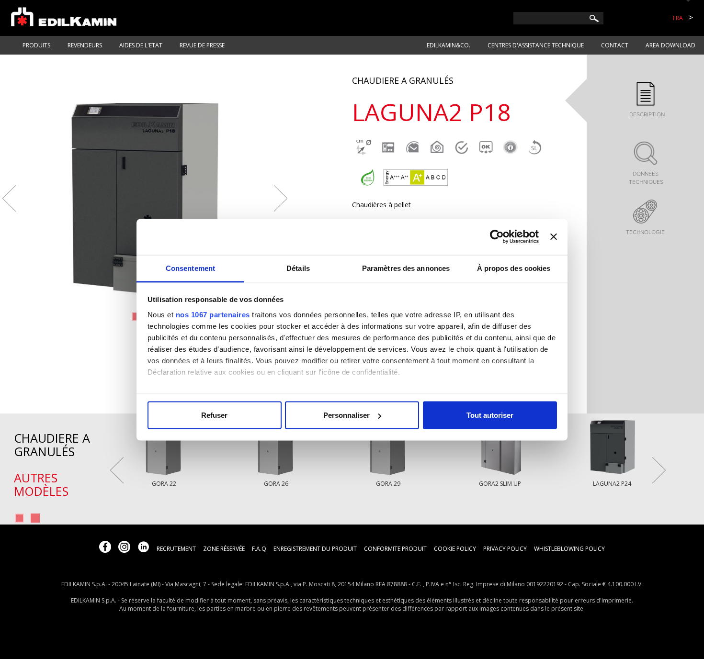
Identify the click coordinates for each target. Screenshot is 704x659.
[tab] (646, 100)
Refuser (214, 415)
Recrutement (176, 549)
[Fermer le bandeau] (553, 237)
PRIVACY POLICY (505, 549)
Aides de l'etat (140, 45)
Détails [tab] (298, 268)
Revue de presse (202, 45)
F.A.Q (259, 549)
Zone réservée (224, 549)
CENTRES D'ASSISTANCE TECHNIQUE (536, 45)
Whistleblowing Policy (569, 549)
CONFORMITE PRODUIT (395, 549)
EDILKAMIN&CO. (448, 45)
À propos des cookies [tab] (514, 268)
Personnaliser (346, 415)
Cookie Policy (455, 549)
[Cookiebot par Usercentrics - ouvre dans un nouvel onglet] (497, 237)
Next (280, 198)
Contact (614, 45)
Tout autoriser (489, 415)
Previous (9, 198)
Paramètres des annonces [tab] (406, 268)
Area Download (670, 45)
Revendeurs (85, 45)
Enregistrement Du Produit (315, 549)
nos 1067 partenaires (213, 314)
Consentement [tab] (190, 268)
